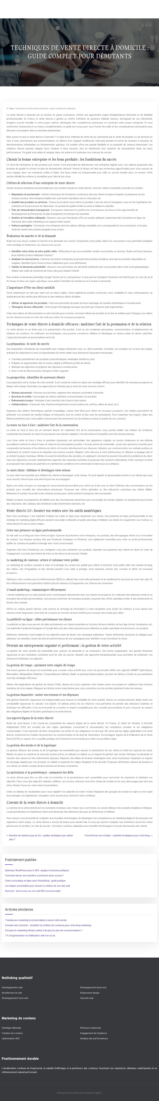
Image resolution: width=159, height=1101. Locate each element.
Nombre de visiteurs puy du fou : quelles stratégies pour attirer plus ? (41, 837)
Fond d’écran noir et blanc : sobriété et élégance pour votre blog (117, 835)
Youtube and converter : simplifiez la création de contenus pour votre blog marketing (48, 925)
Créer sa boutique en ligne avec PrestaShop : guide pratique (35, 880)
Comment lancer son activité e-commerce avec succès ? (34, 875)
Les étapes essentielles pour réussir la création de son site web (37, 885)
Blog (12, 109)
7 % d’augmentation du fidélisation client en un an (30, 935)
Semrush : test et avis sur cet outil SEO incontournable (33, 891)
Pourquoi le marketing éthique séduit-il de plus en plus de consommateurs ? (43, 930)
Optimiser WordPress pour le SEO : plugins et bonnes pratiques (37, 870)
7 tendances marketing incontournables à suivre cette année (36, 920)
